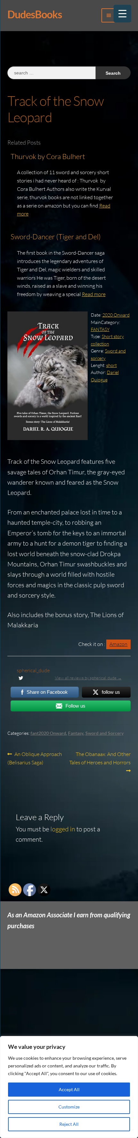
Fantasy (75, 733)
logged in (62, 829)
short (111, 365)
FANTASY (100, 329)
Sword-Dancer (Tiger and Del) (56, 236)
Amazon (118, 644)
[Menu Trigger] (122, 13)
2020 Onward (116, 315)
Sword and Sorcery (104, 733)
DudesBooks (34, 14)
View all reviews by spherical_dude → (88, 677)
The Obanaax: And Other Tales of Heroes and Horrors (100, 758)
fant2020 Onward (48, 733)
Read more (94, 294)
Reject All (69, 1124)
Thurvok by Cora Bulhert (48, 156)
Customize (69, 1106)
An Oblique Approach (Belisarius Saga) (34, 758)
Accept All (69, 1089)
